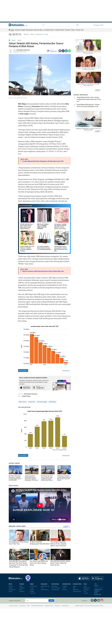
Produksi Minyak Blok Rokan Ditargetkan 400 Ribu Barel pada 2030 (43, 161)
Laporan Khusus (77, 591)
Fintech (32, 588)
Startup (32, 589)
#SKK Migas (52, 401)
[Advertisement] (88, 163)
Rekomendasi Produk (25, 205)
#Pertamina (32, 401)
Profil (42, 588)
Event (95, 592)
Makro (21, 586)
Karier (28, 605)
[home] (9, 30)
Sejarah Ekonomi (45, 586)
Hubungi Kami (65, 605)
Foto (85, 591)
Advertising (22, 605)
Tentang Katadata (13, 605)
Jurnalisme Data (48, 30)
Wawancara (76, 589)
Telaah (74, 586)
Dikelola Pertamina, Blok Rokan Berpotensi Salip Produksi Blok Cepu (43, 271)
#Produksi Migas (42, 401)
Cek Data (64, 589)
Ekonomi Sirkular (56, 588)
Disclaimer (57, 605)
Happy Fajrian (26, 396)
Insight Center (98, 589)
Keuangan (22, 588)
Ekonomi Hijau (38, 30)
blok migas (24, 114)
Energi (46, 34)
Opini (74, 588)
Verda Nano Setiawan (23, 50)
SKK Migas (22, 104)
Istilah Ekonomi (45, 589)
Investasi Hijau (55, 589)
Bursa (20, 589)
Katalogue (86, 589)
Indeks (96, 585)
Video (73, 30)
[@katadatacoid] (101, 600)
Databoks (96, 591)
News (85, 586)
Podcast (77, 30)
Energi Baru (54, 586)
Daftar (51, 600)
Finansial (18, 30)
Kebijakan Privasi (48, 605)
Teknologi (32, 593)
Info (82, 30)
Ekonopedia (29, 30)
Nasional (26, 34)
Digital (23, 30)
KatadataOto (97, 594)
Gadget (32, 591)
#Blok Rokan (22, 401)
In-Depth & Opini (59, 30)
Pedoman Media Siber (37, 605)
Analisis (64, 588)
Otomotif (67, 30)
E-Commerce (33, 586)
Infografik (64, 586)
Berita (12, 30)
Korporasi (21, 591)
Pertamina (36, 106)
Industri (32, 34)
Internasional (39, 34)
